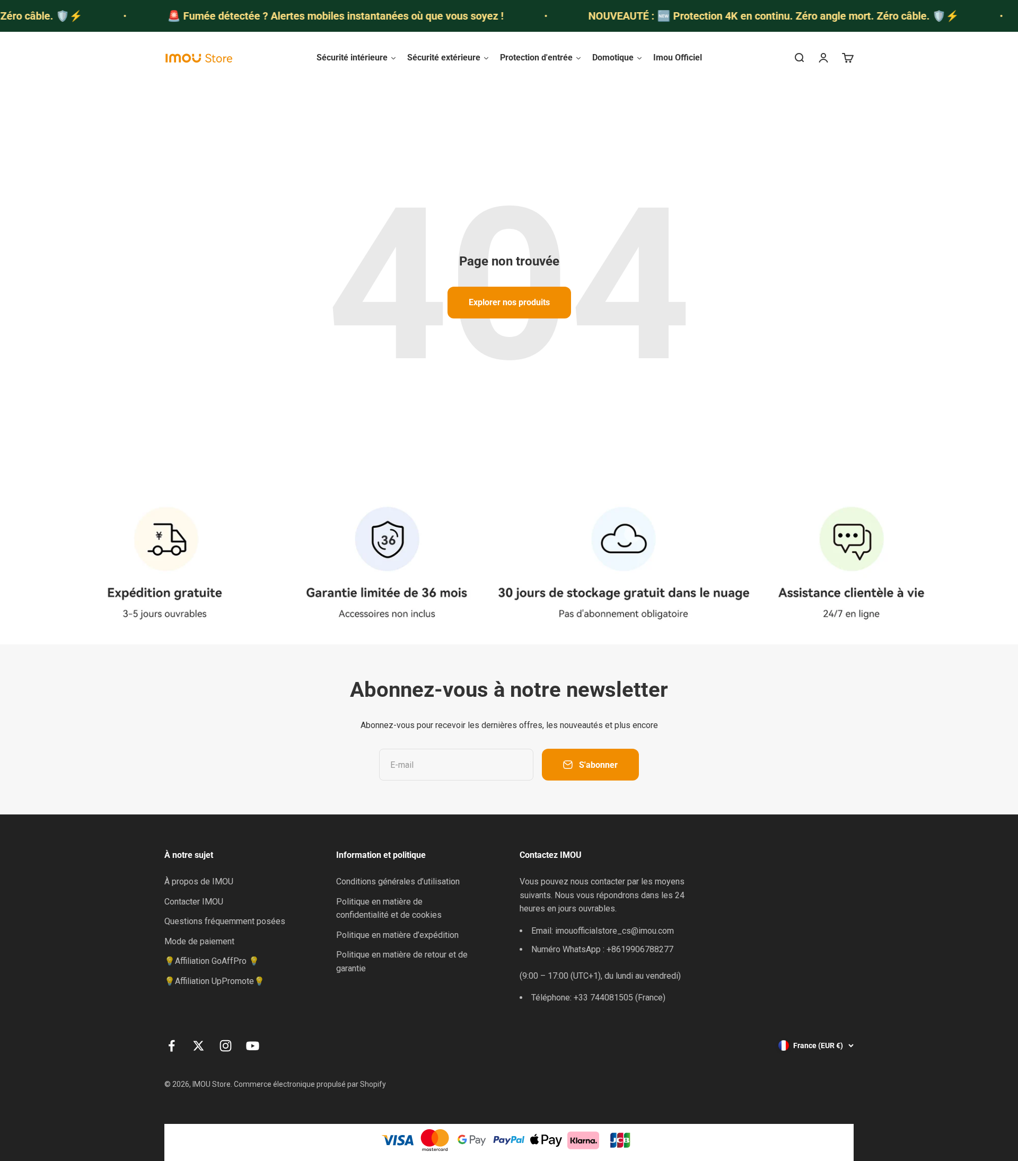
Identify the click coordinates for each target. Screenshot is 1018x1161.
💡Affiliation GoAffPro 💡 (211, 961)
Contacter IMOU (193, 902)
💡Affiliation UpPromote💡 (214, 981)
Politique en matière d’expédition (397, 935)
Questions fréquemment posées (224, 921)
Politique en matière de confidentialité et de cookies (389, 908)
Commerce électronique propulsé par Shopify (310, 1084)
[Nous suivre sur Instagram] (225, 1046)
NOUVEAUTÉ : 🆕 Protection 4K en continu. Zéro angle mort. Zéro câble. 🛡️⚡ (744, 16)
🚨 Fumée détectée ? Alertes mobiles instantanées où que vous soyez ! (306, 16)
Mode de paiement (199, 941)
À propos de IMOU (198, 881)
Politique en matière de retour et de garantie (402, 961)
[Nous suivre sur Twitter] (198, 1046)
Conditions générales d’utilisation (398, 881)
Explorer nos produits (509, 302)
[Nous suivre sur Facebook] (171, 1046)
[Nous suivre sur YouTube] (252, 1046)
